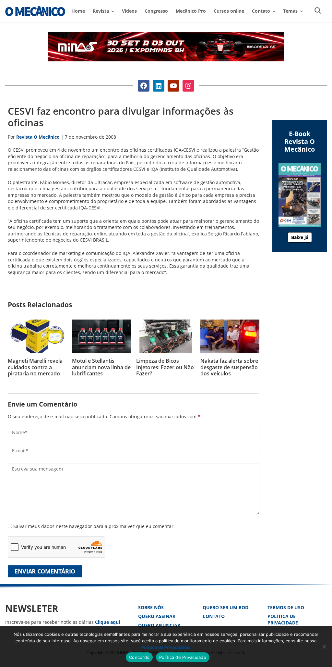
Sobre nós (151, 607)
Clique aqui (107, 622)
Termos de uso (285, 607)
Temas (290, 11)
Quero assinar (156, 616)
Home (78, 11)
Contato (214, 616)
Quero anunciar (159, 625)
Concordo (139, 657)
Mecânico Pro (191, 11)
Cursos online (229, 11)
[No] (324, 646)
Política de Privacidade (282, 619)
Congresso (156, 11)
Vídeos (129, 11)
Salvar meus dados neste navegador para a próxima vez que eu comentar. (94, 526)
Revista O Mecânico (35, 11)
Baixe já (299, 237)
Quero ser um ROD (225, 607)
